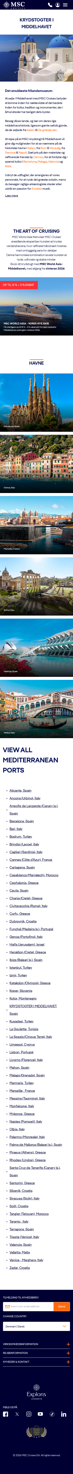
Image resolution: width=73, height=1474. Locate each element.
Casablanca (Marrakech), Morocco (34, 875)
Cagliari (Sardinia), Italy (26, 852)
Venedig (55, 148)
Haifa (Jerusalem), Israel (27, 944)
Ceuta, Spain (19, 890)
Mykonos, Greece (22, 1114)
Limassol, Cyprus (22, 1044)
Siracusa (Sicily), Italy (24, 1198)
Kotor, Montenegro (23, 998)
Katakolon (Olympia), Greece (30, 983)
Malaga (42, 161)
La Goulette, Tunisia (24, 1029)
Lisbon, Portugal (21, 1052)
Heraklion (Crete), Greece (28, 952)
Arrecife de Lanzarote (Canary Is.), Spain (34, 809)
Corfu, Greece (20, 914)
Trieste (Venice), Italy (24, 1237)
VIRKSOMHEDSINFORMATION (20, 1344)
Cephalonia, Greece (24, 883)
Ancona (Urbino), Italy (25, 798)
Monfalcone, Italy (22, 1106)
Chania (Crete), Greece (26, 898)
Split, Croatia (19, 1206)
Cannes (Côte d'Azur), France (31, 860)
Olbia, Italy (17, 1129)
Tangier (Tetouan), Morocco (29, 1214)
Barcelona (29, 161)
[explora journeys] (36, 1392)
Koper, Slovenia (21, 991)
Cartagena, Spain (22, 867)
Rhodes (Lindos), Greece (28, 1160)
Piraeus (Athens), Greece (28, 1152)
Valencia (53, 161)
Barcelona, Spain (22, 821)
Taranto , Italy (19, 1221)
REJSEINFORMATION (15, 1353)
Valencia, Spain (21, 1245)
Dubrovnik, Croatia (23, 921)
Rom (43, 148)
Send (61, 1306)
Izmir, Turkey (18, 975)
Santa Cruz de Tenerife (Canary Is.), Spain (35, 1171)
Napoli (23, 152)
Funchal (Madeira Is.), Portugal (31, 929)
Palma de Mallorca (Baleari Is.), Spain (36, 1145)
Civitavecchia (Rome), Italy (29, 906)
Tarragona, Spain (22, 1229)
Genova (10, 152)
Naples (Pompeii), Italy (26, 1121)
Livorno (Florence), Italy (26, 1060)
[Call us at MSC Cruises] (50, 5)
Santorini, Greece (22, 1183)
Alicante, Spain (20, 790)
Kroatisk (37, 188)
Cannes (38, 157)
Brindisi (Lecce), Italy (24, 844)
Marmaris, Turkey (22, 1083)
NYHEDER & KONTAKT (16, 1362)
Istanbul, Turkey (21, 968)
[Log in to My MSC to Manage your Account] (57, 5)
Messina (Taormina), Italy (27, 1098)
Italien (31, 130)
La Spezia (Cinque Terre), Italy (31, 1037)
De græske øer (47, 130)
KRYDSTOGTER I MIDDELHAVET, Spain (33, 1010)
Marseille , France (22, 1091)
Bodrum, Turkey (21, 836)
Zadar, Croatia (20, 1268)
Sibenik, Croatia (21, 1191)
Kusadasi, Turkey (22, 1021)
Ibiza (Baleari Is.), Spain (26, 960)
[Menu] (68, 5)
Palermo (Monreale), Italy (27, 1137)
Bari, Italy (16, 829)
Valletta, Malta (20, 1252)
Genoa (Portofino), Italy (26, 937)
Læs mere (11, 195)
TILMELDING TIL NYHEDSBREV (21, 1297)
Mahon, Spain (19, 1068)
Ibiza (8, 166)
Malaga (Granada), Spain (27, 1075)
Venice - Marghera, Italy (26, 1260)
